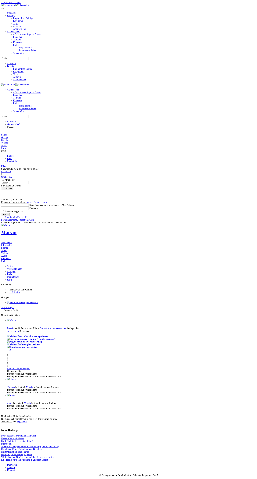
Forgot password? (27, 220)
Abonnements (19, 29)
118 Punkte (14, 292)
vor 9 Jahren (13, 331)
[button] (128, 148)
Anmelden (6, 421)
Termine (17, 39)
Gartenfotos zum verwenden (53, 328)
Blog (9, 279)
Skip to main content (11, 2)
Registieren (22, 421)
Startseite (11, 13)
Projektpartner (25, 47)
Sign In (5, 214)
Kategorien (18, 21)
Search (8, 188)
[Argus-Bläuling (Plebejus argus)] (24, 341)
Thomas (11, 387)
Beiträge (11, 15)
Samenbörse (19, 53)
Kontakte (17, 42)
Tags (15, 23)
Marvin (9, 232)
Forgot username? (9, 220)
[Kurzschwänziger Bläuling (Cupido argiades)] (31, 339)
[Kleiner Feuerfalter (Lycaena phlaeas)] (27, 336)
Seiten (10, 266)
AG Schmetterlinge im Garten (27, 34)
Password (33, 208)
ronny (10, 403)
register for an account (36, 202)
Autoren (17, 26)
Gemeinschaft (13, 31)
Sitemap (11, 467)
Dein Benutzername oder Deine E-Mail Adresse (51, 205)
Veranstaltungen (14, 269)
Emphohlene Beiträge (23, 18)
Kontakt (11, 470)
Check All (6, 171)
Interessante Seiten (27, 50)
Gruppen (11, 271)
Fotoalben (17, 37)
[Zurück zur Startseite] (15, 5)
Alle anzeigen (7, 307)
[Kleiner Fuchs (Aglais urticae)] (23, 344)
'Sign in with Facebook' (15, 217)
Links (15, 45)
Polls (9, 274)
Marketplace (13, 277)
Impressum (12, 465)
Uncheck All (7, 177)
